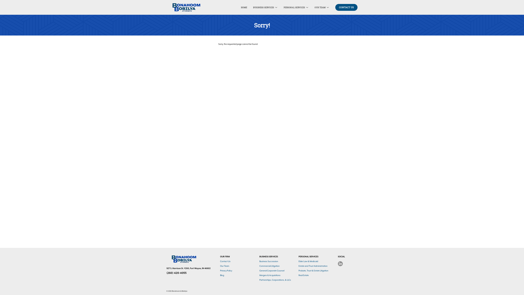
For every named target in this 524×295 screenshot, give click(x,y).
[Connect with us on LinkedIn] (340, 263)
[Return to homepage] (185, 7)
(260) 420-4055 (176, 273)
